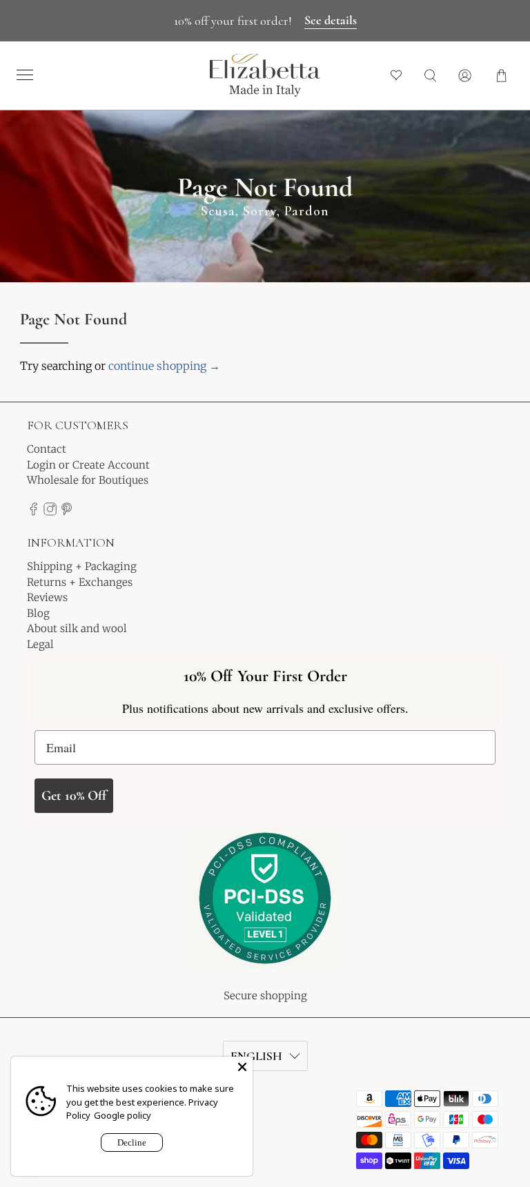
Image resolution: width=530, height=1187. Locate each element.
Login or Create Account (88, 464)
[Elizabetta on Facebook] (33, 511)
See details (330, 20)
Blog (38, 613)
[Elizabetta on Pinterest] (66, 511)
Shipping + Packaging (82, 566)
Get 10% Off (73, 795)
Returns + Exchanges (79, 582)
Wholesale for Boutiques (87, 480)
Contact (46, 448)
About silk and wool (77, 628)
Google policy (122, 1115)
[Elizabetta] (264, 907)
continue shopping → (164, 366)
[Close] (242, 1067)
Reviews (47, 597)
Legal (40, 644)
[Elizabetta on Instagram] (50, 511)
